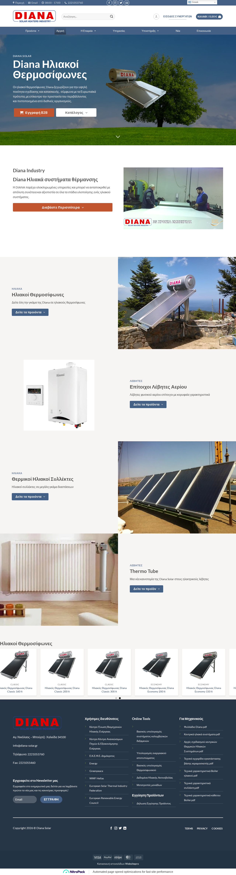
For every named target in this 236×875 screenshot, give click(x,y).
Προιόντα (30, 30)
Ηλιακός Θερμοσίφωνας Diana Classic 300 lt (213, 689)
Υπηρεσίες (119, 30)
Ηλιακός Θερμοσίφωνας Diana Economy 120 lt (71, 689)
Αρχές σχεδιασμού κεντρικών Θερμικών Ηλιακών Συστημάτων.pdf (200, 746)
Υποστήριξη (148, 30)
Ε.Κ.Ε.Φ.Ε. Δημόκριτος (102, 755)
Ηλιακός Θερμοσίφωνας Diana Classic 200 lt (165, 689)
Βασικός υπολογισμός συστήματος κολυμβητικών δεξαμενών (152, 736)
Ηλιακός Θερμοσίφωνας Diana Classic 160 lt (118, 689)
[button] (156, 17)
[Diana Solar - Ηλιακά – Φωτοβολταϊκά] (34, 16)
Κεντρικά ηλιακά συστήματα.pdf (202, 734)
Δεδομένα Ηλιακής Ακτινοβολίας (155, 777)
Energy (93, 763)
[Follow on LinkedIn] (124, 828)
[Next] (226, 662)
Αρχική (60, 30)
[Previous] (9, 662)
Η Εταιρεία (87, 30)
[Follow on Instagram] (115, 2)
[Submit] (111, 16)
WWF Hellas (96, 778)
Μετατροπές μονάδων (149, 784)
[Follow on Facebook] (109, 2)
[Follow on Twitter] (121, 2)
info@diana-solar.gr (25, 745)
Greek (194, 2)
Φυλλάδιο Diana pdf (195, 726)
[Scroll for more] (118, 137)
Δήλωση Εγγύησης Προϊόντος (154, 803)
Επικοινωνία (204, 30)
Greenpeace (96, 770)
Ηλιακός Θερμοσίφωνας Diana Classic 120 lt (24, 689)
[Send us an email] (126, 2)
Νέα (178, 30)
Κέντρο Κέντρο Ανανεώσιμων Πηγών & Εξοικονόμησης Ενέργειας (106, 743)
